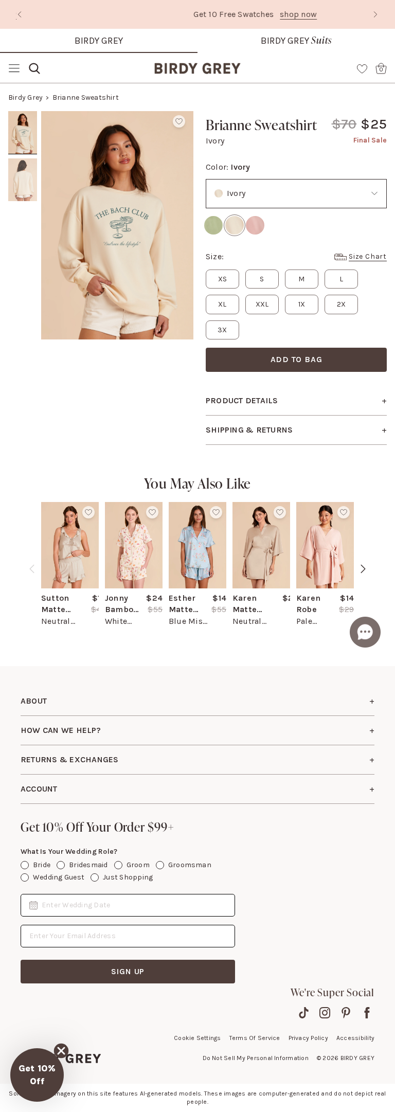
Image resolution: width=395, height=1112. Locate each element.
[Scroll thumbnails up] (22, 118)
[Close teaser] (61, 1051)
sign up (128, 971)
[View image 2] (22, 180)
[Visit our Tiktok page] (303, 1012)
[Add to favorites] (179, 121)
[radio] (213, 225)
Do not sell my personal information (256, 1058)
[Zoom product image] (117, 225)
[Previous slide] (19, 14)
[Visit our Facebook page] (367, 1012)
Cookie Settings (197, 1038)
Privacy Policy (308, 1038)
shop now (240, 14)
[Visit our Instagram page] (324, 1012)
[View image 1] (22, 132)
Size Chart (368, 256)
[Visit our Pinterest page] (345, 1012)
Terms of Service (254, 1038)
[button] (37, 1075)
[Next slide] (375, 14)
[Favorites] (362, 68)
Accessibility (355, 1038)
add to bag (296, 359)
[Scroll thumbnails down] (22, 332)
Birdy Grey (99, 40)
